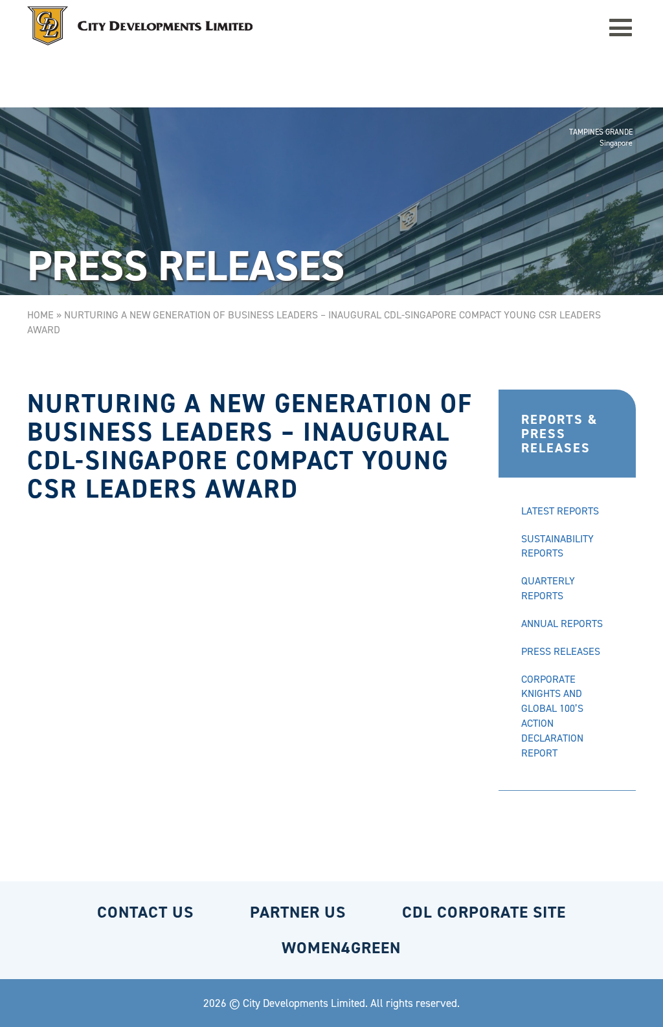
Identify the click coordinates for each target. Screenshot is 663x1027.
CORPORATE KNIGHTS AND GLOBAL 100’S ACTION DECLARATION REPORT (552, 716)
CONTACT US (145, 912)
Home (40, 315)
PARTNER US (298, 912)
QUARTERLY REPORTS (548, 588)
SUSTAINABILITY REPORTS (557, 546)
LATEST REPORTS (560, 511)
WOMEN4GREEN (341, 947)
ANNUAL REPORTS (562, 623)
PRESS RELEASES (560, 651)
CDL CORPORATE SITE (484, 912)
